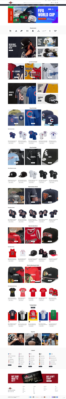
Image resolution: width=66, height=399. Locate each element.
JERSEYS (11, 92)
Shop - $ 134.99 (11, 143)
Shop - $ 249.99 (52, 300)
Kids (50, 339)
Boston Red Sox (12, 362)
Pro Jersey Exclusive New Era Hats (40, 52)
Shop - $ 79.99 (21, 326)
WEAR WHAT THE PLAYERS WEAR (12, 46)
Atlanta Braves (11, 359)
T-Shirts (16, 118)
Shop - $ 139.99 (52, 182)
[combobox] (32, 2)
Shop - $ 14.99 (21, 300)
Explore (33, 307)
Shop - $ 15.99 (11, 300)
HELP (57, 0)
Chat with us (56, 391)
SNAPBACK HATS (40, 98)
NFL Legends (16, 71)
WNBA (34, 393)
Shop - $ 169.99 (21, 143)
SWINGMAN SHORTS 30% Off (40, 87)
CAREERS (46, 0)
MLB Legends (50, 71)
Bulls (23, 392)
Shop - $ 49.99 (11, 182)
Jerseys (32, 118)
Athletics (11, 357)
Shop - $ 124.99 (42, 143)
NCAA (34, 392)
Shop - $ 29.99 (52, 221)
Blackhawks (24, 391)
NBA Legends (33, 71)
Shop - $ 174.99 (21, 221)
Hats (49, 118)
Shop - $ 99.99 (52, 143)
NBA (33, 391)
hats (49, 196)
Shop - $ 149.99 (11, 221)
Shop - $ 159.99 (31, 143)
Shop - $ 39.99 (41, 221)
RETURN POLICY (49, 0)
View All (20, 366)
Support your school (40, 40)
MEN (33, 339)
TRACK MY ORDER (54, 0)
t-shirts (16, 235)
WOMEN (16, 339)
